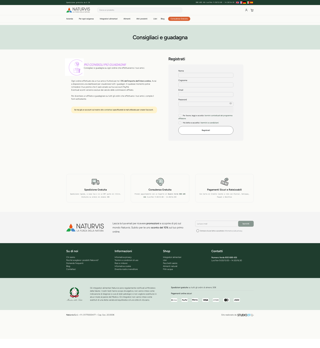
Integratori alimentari (172, 257)
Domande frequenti (75, 263)
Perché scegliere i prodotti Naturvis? (82, 260)
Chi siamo (70, 257)
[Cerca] (180, 10)
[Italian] (248, 2)
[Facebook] (212, 270)
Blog (68, 266)
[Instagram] (232, 270)
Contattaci (71, 269)
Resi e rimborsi (121, 263)
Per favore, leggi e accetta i (205, 117)
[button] (230, 104)
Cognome (183, 80)
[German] (244, 2)
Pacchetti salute (170, 263)
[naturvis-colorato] (78, 10)
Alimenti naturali (170, 266)
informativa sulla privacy (233, 231)
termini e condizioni (210, 123)
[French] (241, 2)
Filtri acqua (168, 269)
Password (183, 99)
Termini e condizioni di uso (126, 260)
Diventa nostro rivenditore (126, 269)
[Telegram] (219, 270)
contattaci (108, 110)
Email (181, 90)
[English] (238, 2)
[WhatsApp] (225, 270)
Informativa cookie (123, 266)
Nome (181, 71)
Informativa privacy (123, 257)
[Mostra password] (205, 109)
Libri (165, 260)
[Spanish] (252, 2)
